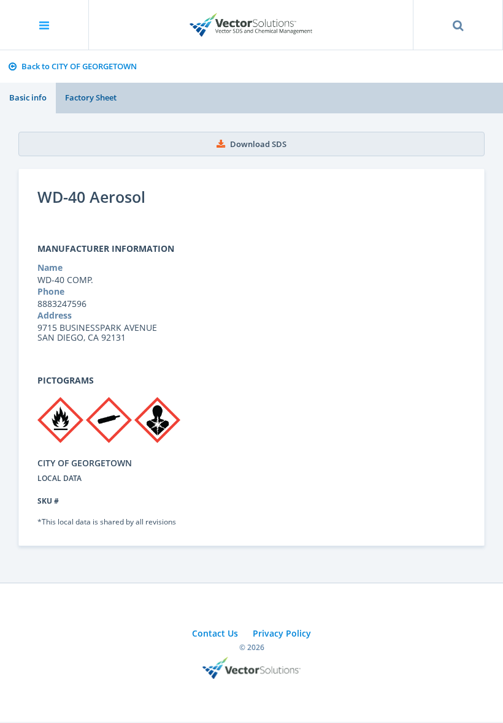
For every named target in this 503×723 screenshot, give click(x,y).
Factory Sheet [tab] (91, 97)
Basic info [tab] (28, 97)
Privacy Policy (282, 633)
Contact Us (215, 633)
